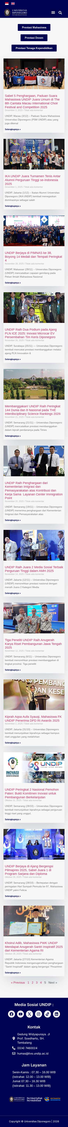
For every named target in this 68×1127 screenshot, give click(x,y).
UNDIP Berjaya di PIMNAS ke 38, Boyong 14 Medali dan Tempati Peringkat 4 (33, 256)
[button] (53, 12)
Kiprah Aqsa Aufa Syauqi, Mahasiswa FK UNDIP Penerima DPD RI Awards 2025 (33, 718)
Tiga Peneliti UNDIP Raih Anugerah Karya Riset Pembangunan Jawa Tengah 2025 (33, 643)
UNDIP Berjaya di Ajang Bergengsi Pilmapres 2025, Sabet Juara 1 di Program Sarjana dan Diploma (29, 870)
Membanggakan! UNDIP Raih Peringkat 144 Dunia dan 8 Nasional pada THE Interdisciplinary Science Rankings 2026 (33, 410)
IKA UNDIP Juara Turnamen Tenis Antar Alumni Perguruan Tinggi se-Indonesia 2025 (33, 179)
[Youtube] (20, 1014)
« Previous (18, 982)
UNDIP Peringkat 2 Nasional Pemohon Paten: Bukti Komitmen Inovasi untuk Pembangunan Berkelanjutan (32, 793)
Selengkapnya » (13, 129)
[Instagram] (38, 1014)
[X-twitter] (29, 1014)
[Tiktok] (47, 1014)
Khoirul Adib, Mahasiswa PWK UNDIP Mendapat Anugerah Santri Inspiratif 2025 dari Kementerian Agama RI (34, 946)
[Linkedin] (56, 1014)
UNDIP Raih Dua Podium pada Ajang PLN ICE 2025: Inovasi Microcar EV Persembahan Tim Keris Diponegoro (31, 333)
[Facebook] (11, 1014)
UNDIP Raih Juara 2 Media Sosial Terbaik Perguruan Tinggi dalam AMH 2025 (34, 569)
